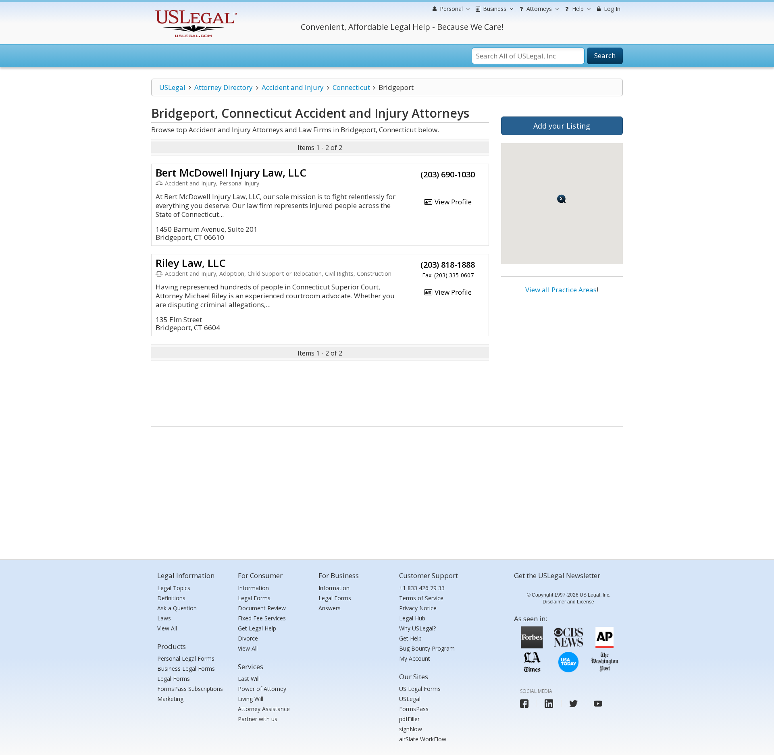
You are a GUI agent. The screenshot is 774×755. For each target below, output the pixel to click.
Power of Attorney (262, 689)
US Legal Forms (420, 689)
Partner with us (257, 719)
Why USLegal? (417, 628)
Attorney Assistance (264, 709)
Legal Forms (173, 678)
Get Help (410, 638)
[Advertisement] (562, 361)
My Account (414, 658)
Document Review (262, 608)
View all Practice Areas (561, 289)
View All (167, 628)
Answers (329, 608)
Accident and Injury (293, 87)
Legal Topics (173, 588)
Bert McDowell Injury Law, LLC (231, 172)
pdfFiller (409, 719)
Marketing (170, 699)
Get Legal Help (257, 628)
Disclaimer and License (568, 602)
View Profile (452, 201)
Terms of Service (421, 598)
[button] (561, 199)
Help (577, 8)
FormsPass (414, 709)
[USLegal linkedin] (549, 703)
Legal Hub (412, 618)
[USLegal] (195, 11)
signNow (410, 729)
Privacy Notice (418, 608)
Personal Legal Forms (185, 658)
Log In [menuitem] (611, 8)
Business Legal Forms (186, 668)
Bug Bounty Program (427, 648)
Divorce (248, 638)
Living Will (250, 699)
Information (253, 588)
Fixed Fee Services (262, 618)
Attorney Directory (223, 87)
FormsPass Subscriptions (190, 689)
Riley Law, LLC (191, 263)
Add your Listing (561, 126)
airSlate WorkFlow (422, 739)
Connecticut (351, 87)
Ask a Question (177, 608)
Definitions (171, 598)
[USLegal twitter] (573, 703)
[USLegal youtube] (598, 703)
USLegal (172, 87)
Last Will (249, 678)
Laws (164, 618)
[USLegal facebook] (524, 703)
